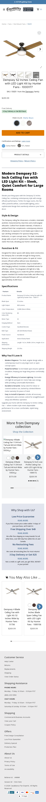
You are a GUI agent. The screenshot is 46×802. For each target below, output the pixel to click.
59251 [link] (29, 24)
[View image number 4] (28, 75)
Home (4, 24)
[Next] (38, 457)
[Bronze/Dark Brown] (17, 458)
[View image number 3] (20, 75)
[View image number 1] (5, 75)
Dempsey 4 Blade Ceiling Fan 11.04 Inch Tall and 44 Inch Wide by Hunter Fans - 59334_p (13, 467)
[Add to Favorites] (39, 33)
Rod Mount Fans (20, 24)
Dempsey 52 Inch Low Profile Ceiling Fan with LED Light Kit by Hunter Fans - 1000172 (33, 467)
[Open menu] (4, 9)
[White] (8, 458)
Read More (23, 520)
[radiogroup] (23, 123)
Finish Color (17, 118)
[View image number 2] (13, 75)
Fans (10, 24)
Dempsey (29, 92)
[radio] (17, 123)
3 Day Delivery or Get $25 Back (14, 111)
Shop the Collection (23, 431)
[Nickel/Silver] (13, 458)
